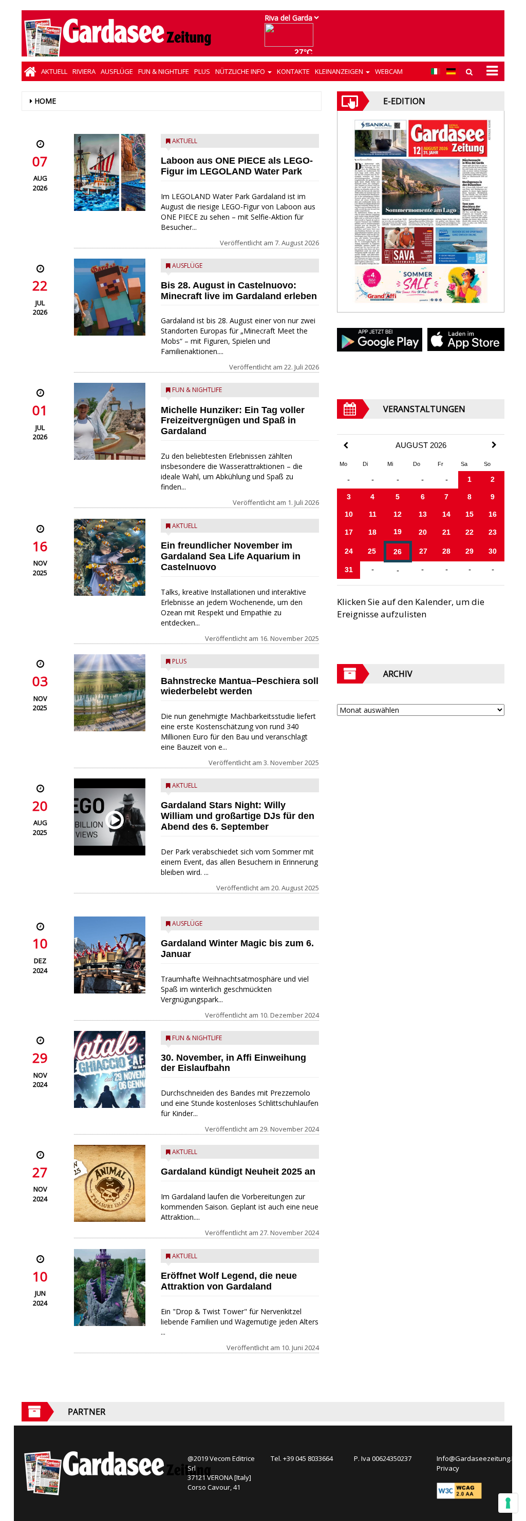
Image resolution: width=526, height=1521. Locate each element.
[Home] (30, 71)
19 (397, 532)
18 (372, 532)
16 (493, 514)
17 (349, 532)
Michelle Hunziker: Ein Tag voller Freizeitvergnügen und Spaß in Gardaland (233, 421)
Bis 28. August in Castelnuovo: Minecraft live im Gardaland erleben (239, 290)
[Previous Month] (346, 445)
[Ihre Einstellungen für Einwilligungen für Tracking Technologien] (508, 1503)
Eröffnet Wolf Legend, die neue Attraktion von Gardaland (229, 1281)
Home (45, 101)
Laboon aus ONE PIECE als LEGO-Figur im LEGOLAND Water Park (237, 166)
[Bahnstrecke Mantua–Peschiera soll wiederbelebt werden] (109, 692)
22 (469, 532)
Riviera (84, 71)
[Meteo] (291, 39)
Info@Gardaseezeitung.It (476, 1458)
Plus (202, 71)
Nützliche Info (241, 71)
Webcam (389, 71)
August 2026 (421, 445)
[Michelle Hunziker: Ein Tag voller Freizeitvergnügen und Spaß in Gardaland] (109, 421)
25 (372, 551)
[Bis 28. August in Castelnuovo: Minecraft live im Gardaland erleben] (109, 297)
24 (349, 551)
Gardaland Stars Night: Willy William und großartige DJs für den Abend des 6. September (237, 816)
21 (446, 532)
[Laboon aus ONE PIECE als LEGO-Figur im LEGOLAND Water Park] (109, 172)
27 (423, 551)
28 (446, 551)
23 (493, 532)
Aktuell (54, 71)
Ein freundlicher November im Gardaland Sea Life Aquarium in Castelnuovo (230, 556)
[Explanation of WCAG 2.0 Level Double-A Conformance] (459, 1490)
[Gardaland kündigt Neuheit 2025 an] (109, 1183)
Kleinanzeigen (340, 71)
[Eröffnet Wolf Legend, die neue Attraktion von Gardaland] (109, 1287)
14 (446, 514)
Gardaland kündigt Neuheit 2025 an (238, 1171)
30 (493, 551)
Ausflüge (117, 71)
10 (349, 514)
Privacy (448, 1468)
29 (469, 551)
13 (423, 514)
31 (349, 570)
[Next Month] (494, 445)
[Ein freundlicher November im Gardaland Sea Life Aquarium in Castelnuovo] (109, 557)
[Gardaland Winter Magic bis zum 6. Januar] (109, 955)
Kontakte (293, 71)
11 (373, 514)
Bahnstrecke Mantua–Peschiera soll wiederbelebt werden (239, 686)
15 (469, 514)
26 (397, 552)
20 (423, 532)
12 (397, 514)
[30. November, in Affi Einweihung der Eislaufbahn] (109, 1069)
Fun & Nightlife (163, 71)
